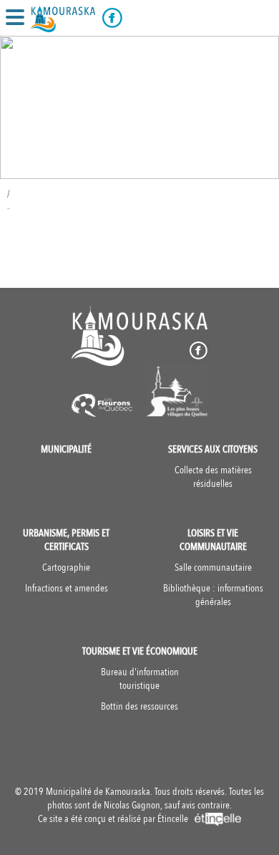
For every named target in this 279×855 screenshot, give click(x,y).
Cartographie (66, 567)
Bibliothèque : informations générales (213, 595)
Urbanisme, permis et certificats (66, 540)
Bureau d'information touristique (140, 678)
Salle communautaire (213, 567)
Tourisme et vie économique (139, 651)
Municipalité (66, 449)
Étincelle (173, 819)
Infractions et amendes (66, 588)
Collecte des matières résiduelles (213, 477)
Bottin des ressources (139, 706)
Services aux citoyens (213, 449)
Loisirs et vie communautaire (213, 540)
